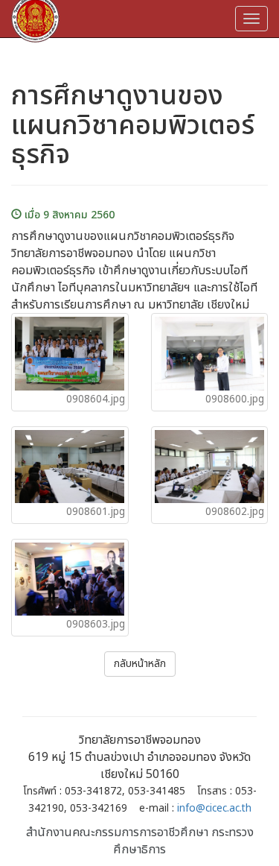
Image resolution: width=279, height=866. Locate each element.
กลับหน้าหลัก (140, 663)
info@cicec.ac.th (214, 808)
